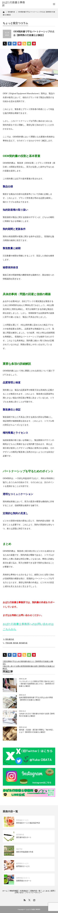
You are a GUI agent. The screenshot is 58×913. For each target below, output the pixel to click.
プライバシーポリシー (33, 892)
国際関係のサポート (23, 878)
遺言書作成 (20, 834)
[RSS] (24, 900)
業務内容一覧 (35, 891)
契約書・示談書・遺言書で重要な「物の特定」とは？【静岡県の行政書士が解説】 (36, 731)
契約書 (15, 643)
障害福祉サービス (22, 820)
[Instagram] (34, 900)
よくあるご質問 (48, 891)
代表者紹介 (24, 891)
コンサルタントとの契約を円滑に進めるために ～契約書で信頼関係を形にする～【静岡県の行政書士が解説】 (36, 683)
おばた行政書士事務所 (13, 4)
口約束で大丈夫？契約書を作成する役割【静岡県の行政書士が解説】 (36, 715)
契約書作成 (9, 639)
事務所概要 (13, 891)
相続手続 (19, 849)
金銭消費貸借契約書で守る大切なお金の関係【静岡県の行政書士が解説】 (36, 699)
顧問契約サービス (22, 863)
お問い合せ (19, 892)
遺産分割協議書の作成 (24, 852)
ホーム (4, 891)
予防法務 (8, 643)
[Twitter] (29, 900)
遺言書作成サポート (23, 837)
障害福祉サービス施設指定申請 (28, 823)
